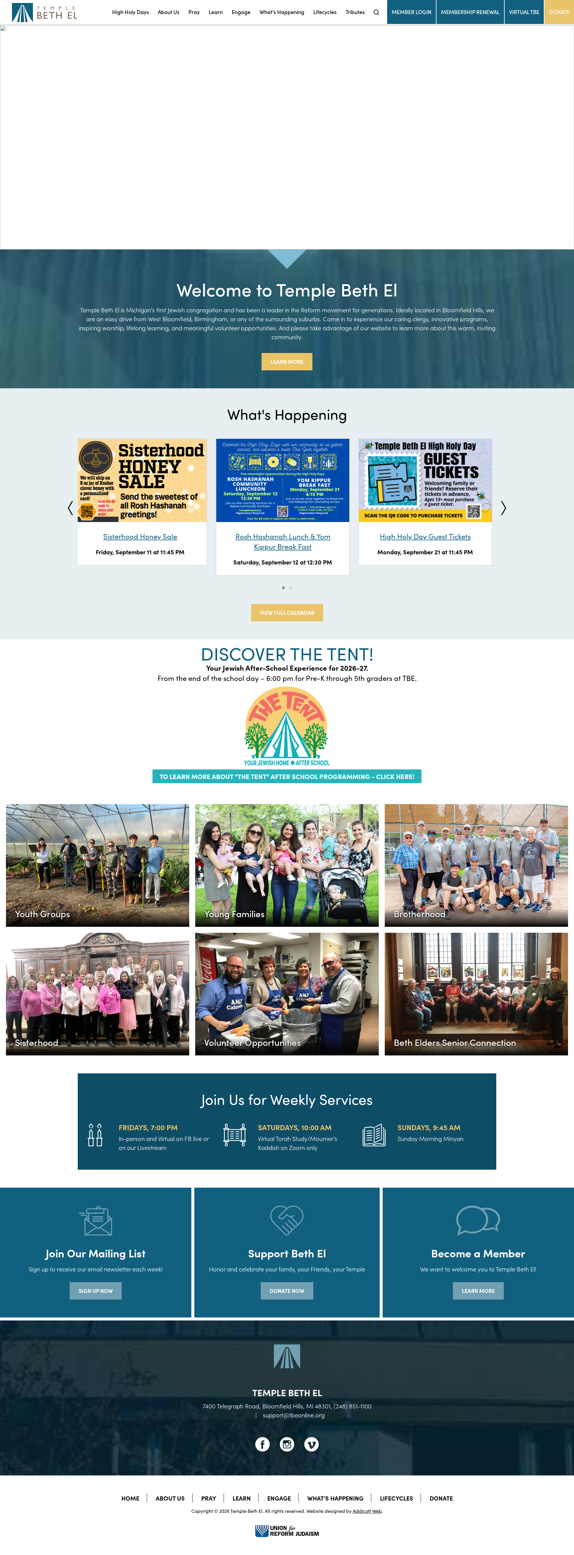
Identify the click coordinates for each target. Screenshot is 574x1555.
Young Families (234, 913)
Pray (194, 12)
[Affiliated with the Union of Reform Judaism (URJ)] (287, 1526)
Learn (216, 12)
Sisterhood (36, 1042)
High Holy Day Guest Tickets (287, 536)
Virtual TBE (524, 12)
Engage (241, 12)
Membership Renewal (470, 12)
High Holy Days (130, 12)
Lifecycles (325, 12)
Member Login (411, 12)
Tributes (355, 12)
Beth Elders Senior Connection (455, 1042)
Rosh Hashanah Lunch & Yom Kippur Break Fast (144, 541)
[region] (287, 137)
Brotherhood (419, 913)
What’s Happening (281, 12)
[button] (9, 137)
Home (130, 1498)
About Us (168, 12)
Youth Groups (42, 913)
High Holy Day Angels (429, 536)
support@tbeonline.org (294, 1415)
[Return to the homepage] (44, 12)
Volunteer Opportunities (252, 1042)
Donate (559, 12)
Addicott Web (367, 1510)
